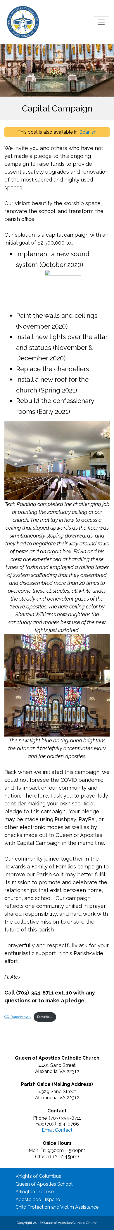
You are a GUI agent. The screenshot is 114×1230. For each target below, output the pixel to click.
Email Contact (57, 1130)
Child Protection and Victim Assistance (57, 1207)
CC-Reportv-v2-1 (17, 1017)
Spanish (88, 132)
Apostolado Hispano (37, 1199)
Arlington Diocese (34, 1191)
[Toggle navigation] (101, 22)
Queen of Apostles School (43, 1184)
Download (45, 1017)
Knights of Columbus (38, 1176)
